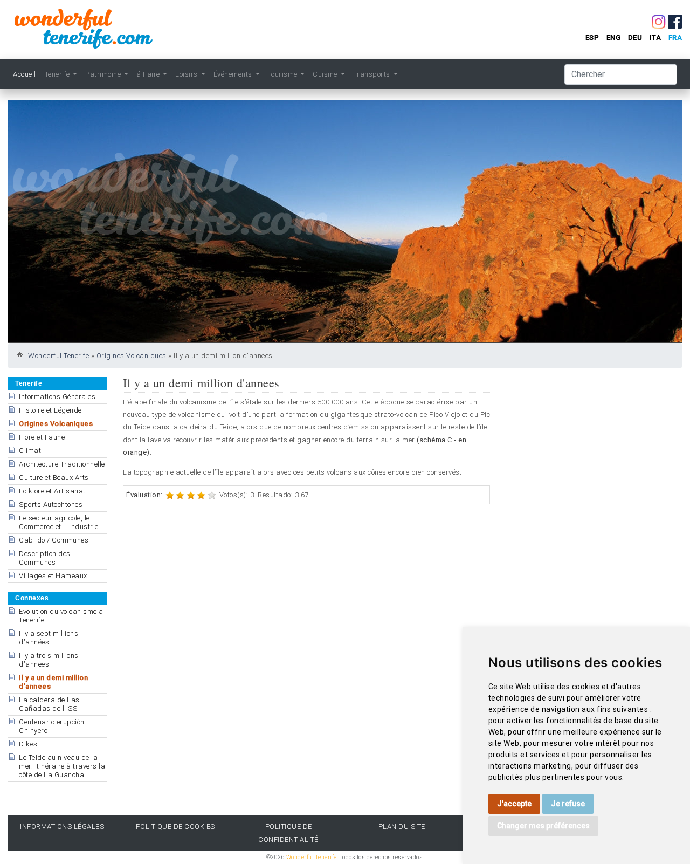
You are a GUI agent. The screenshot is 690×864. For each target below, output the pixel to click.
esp (592, 37)
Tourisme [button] (284, 74)
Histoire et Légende (50, 410)
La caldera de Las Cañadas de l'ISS (49, 704)
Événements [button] (233, 74)
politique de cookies (175, 826)
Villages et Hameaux (53, 576)
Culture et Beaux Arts (54, 478)
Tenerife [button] (58, 74)
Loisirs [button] (187, 74)
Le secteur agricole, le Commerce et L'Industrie (59, 522)
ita (655, 37)
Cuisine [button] (326, 74)
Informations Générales (57, 397)
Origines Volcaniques (131, 356)
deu (635, 37)
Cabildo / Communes (53, 540)
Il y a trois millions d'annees (49, 660)
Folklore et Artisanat (52, 491)
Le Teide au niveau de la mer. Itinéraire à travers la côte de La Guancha (62, 766)
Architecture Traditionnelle (62, 464)
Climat (30, 451)
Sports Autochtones (50, 504)
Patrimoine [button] (104, 74)
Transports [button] (372, 74)
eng (613, 37)
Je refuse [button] (568, 803)
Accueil (24, 74)
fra (675, 37)
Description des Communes (45, 558)
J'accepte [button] (514, 803)
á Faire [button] (149, 74)
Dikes (28, 744)
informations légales (62, 826)
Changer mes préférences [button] (543, 825)
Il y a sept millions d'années (48, 637)
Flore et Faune (42, 437)
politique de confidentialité (288, 832)
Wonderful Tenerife (58, 356)
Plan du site (401, 826)
